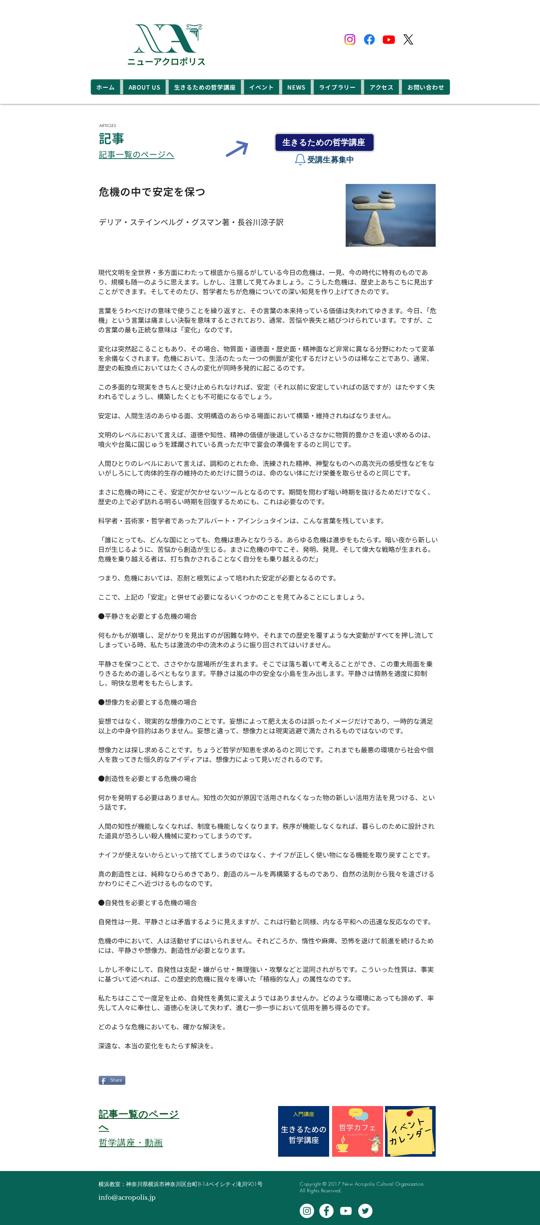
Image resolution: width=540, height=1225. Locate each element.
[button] (144, 87)
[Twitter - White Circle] (365, 1211)
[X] (408, 39)
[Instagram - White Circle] (307, 1211)
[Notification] (300, 159)
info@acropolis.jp (127, 1197)
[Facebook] (369, 39)
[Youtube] (389, 39)
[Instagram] (350, 39)
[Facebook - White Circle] (326, 1211)
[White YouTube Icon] (346, 1211)
